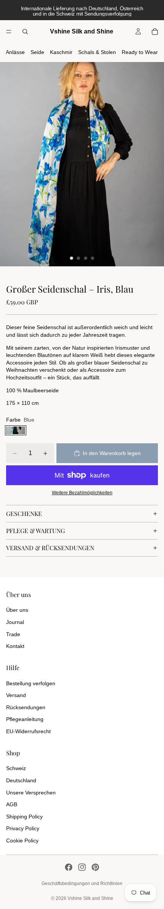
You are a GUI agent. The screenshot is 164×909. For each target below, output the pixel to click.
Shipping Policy (24, 816)
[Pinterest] (95, 867)
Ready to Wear (140, 52)
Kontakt (15, 646)
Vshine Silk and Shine (90, 898)
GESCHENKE (24, 513)
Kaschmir (61, 52)
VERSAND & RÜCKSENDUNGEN (50, 548)
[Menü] (9, 31)
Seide (37, 52)
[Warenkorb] (154, 31)
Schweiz (16, 768)
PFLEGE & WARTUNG (35, 531)
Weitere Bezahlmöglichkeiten (82, 492)
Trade (13, 634)
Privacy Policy (22, 828)
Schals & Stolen (97, 52)
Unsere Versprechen (31, 793)
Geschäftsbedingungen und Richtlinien (82, 883)
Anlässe (15, 52)
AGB (11, 804)
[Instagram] (82, 867)
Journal (15, 622)
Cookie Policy (22, 840)
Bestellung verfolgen (30, 683)
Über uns (17, 610)
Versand (16, 695)
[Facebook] (68, 867)
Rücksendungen (25, 707)
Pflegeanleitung (24, 719)
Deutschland (21, 780)
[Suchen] (25, 31)
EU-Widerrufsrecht (28, 731)
